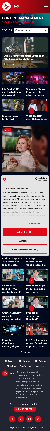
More (23, 352)
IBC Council (24, 361)
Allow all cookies (25, 232)
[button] (45, 6)
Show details (35, 223)
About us (11, 365)
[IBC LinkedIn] (38, 419)
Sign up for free (25, 409)
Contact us (25, 365)
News (7, 130)
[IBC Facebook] (12, 419)
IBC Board (9, 361)
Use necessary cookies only (25, 249)
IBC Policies (40, 361)
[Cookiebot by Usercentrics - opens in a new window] (35, 179)
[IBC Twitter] (21, 419)
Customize (24, 241)
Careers (40, 365)
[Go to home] (10, 6)
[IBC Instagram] (29, 419)
